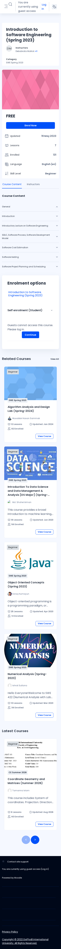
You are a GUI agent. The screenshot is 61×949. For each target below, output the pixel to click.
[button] (10, 4)
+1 (36, 51)
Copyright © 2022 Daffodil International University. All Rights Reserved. (25, 941)
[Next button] (35, 840)
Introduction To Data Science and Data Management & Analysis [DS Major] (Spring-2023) (28, 491)
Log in (44, 7)
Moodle (18, 877)
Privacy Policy (10, 931)
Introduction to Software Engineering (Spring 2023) (25, 293)
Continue (30, 334)
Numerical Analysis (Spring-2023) (27, 676)
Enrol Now (31, 125)
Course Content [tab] (12, 184)
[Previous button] (26, 840)
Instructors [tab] (33, 184)
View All (54, 359)
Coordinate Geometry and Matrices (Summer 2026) (26, 781)
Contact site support (17, 861)
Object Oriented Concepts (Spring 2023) (26, 584)
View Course (44, 436)
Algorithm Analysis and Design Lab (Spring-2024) (29, 409)
